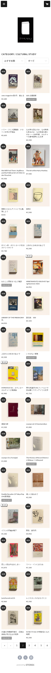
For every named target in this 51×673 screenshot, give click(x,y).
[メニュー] (4, 4)
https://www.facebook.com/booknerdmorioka (20, 657)
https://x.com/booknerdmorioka (25, 657)
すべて (31, 60)
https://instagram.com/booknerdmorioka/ (31, 657)
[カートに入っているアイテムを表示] (47, 4)
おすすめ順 (9, 60)
